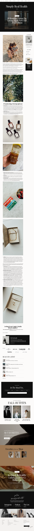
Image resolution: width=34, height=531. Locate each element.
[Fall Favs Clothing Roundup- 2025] (4, 375)
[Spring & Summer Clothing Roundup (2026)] (4, 368)
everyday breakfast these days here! (16, 180)
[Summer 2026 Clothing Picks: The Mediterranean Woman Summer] (4, 364)
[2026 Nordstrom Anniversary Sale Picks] (4, 360)
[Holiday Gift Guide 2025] (4, 372)
